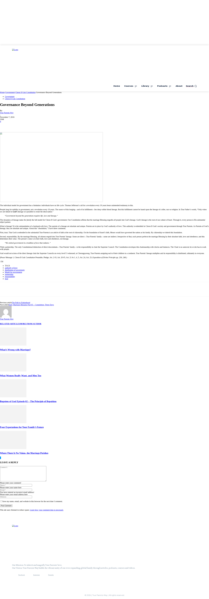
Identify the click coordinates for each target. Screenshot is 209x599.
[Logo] (24, 542)
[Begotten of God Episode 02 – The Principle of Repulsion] (13, 397)
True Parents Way (7, 113)
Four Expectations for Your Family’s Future (22, 427)
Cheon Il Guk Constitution (25, 92)
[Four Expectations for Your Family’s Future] (13, 423)
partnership (9, 274)
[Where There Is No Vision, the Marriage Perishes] (13, 448)
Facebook (21, 575)
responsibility (10, 277)
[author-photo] (6, 317)
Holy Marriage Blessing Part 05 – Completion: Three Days (31, 305)
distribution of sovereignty (15, 270)
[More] (39, 125)
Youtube (51, 575)
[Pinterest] (21, 125)
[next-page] (0, 458)
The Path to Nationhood (21, 303)
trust (6, 279)
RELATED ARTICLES (10, 324)
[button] (191, 86)
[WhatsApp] (30, 125)
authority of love (11, 268)
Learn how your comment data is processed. (46, 510)
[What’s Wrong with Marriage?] (13, 345)
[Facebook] (4, 125)
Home (2, 92)
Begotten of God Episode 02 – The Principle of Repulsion (28, 401)
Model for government (13, 272)
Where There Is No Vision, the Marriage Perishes (24, 453)
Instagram (36, 575)
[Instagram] (29, 575)
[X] (13, 125)
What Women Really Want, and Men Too (20, 375)
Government (10, 92)
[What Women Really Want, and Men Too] (13, 371)
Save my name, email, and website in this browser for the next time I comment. (32, 501)
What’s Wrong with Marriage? (15, 349)
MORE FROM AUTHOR (30, 324)
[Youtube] (43, 575)
